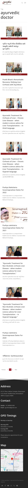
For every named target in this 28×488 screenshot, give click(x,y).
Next (16, 369)
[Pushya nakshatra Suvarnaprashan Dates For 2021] (14, 214)
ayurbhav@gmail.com (11, 407)
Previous (4, 369)
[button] (25, 3)
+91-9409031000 (10, 405)
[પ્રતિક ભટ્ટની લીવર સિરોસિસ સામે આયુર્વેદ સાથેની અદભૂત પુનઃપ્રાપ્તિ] (14, 33)
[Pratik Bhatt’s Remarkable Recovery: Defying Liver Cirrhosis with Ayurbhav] (14, 68)
